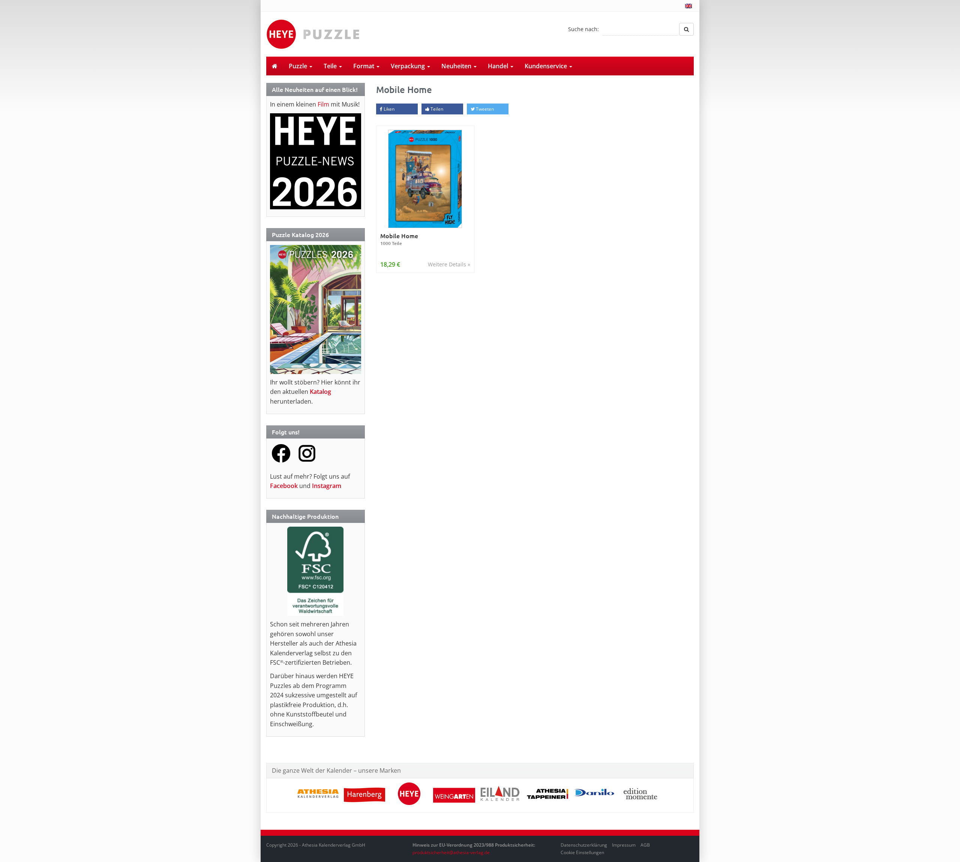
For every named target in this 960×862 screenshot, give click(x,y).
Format (364, 66)
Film (323, 104)
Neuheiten (457, 66)
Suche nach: (583, 29)
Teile (331, 66)
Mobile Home (399, 239)
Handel (499, 66)
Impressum (624, 845)
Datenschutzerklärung (584, 845)
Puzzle (299, 66)
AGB (645, 845)
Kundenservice (546, 66)
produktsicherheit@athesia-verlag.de (451, 852)
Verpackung (408, 66)
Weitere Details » (449, 264)
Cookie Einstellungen (582, 852)
